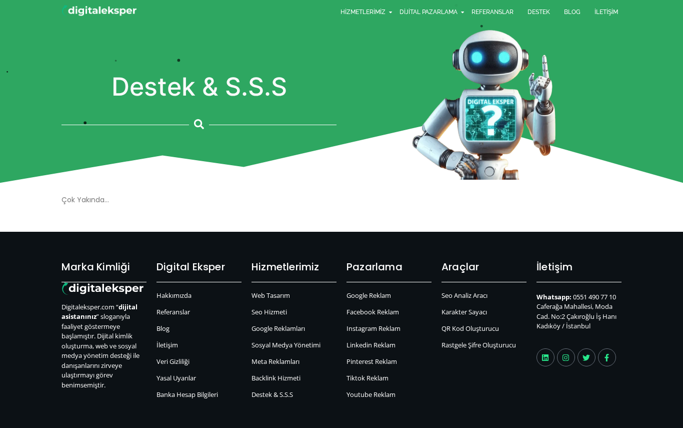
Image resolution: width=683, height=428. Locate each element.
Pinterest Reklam (371, 361)
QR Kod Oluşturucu (470, 328)
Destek (539, 12)
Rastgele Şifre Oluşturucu (479, 344)
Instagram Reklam (373, 328)
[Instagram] (566, 357)
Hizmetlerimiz (363, 12)
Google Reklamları (278, 328)
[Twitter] (587, 357)
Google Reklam (368, 295)
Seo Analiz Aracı (465, 295)
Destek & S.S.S (272, 394)
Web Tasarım (271, 295)
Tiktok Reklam (367, 377)
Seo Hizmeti (269, 311)
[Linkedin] (545, 357)
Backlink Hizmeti (276, 377)
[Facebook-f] (607, 357)
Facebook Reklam (372, 311)
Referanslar (493, 12)
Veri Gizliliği (173, 361)
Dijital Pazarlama (429, 12)
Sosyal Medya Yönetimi (286, 344)
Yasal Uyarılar (176, 377)
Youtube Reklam (371, 394)
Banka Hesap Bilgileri (187, 394)
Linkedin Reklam (371, 344)
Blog (572, 12)
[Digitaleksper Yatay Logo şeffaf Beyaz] (99, 11)
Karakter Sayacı (464, 311)
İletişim (606, 12)
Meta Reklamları (276, 361)
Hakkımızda (174, 295)
